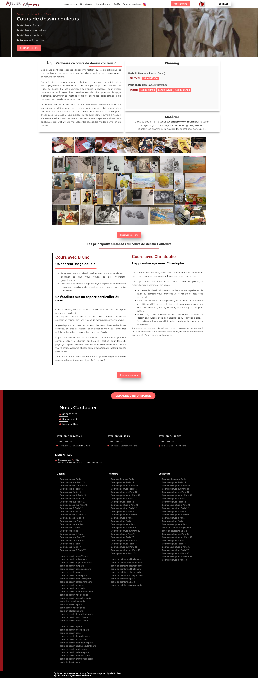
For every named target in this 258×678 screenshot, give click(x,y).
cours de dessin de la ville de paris (76, 614)
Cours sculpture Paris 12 (174, 501)
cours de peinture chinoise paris (126, 585)
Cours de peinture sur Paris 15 (125, 550)
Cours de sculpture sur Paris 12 (177, 495)
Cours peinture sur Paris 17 (124, 527)
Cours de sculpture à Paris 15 (176, 485)
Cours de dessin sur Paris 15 (73, 485)
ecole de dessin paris (70, 662)
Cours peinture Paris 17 (122, 537)
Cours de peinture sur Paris (124, 514)
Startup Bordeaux (87, 673)
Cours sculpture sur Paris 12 (175, 492)
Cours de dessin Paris (70, 479)
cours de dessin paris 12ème (74, 620)
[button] (70, 4)
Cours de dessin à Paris (71, 534)
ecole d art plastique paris (72, 601)
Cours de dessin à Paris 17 (73, 550)
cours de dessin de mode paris (74, 636)
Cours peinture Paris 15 (122, 482)
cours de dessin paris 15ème (74, 617)
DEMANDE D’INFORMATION (133, 395)
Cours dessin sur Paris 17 (72, 537)
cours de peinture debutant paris (126, 562)
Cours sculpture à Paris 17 (174, 540)
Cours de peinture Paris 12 (124, 508)
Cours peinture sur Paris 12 (124, 492)
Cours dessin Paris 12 (70, 511)
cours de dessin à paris (71, 626)
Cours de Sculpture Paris (174, 479)
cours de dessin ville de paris (74, 595)
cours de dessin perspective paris (76, 582)
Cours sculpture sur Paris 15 (175, 489)
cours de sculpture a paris (174, 531)
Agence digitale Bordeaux (110, 673)
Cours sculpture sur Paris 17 (175, 534)
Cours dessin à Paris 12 (71, 508)
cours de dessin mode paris (73, 649)
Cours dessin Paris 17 (70, 547)
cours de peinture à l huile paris (126, 559)
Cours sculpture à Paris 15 (174, 560)
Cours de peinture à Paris (123, 524)
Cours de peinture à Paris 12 (124, 505)
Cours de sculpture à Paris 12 (176, 505)
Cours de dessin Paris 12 (72, 518)
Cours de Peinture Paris (122, 479)
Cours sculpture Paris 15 (174, 482)
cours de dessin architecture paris (76, 659)
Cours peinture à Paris (121, 518)
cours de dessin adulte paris (73, 575)
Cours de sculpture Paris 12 (175, 508)
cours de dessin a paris (71, 572)
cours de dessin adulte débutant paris (78, 646)
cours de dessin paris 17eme (74, 556)
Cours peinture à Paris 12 (123, 498)
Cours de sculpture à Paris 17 (176, 547)
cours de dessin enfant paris (73, 559)
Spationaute (72, 673)
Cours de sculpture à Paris (174, 524)
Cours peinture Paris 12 (122, 501)
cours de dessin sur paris (72, 566)
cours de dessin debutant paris (75, 655)
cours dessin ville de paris (72, 607)
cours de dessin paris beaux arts (75, 569)
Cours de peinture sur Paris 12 (125, 495)
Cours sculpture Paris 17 (174, 543)
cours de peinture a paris (123, 578)
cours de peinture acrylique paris (127, 575)
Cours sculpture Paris (172, 521)
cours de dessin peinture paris (74, 652)
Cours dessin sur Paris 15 (72, 482)
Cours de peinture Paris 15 (124, 489)
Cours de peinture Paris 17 (124, 543)
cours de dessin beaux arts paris (75, 578)
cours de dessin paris (70, 633)
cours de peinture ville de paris (126, 572)
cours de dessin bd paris (71, 585)
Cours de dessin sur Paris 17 (73, 540)
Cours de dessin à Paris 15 (73, 495)
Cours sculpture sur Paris (174, 511)
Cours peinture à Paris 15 (123, 553)
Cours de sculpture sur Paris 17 (177, 537)
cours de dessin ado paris (72, 588)
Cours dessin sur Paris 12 (72, 501)
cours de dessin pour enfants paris (76, 591)
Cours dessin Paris (69, 531)
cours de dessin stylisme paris (74, 630)
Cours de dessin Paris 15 (72, 498)
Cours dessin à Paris (70, 527)
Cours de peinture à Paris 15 (124, 485)
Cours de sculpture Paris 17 (175, 550)
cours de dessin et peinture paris (76, 562)
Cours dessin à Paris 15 (71, 489)
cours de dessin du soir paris (74, 639)
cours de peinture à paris (123, 582)
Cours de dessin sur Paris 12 (73, 505)
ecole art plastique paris (71, 611)
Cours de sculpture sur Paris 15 (177, 556)
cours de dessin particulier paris (75, 598)
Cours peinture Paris (121, 521)
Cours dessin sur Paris (71, 521)
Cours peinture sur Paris (122, 511)
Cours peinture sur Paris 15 (124, 547)
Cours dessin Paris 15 (70, 492)
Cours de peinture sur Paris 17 (125, 531)
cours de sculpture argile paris (176, 527)
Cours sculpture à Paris (173, 518)
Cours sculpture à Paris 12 (174, 498)
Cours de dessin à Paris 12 (73, 514)
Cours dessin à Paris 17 (71, 543)
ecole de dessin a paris (71, 604)
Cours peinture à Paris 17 (123, 534)
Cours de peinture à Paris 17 (124, 540)
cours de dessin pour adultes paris (76, 642)
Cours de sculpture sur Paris (175, 514)
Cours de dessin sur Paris (72, 524)
